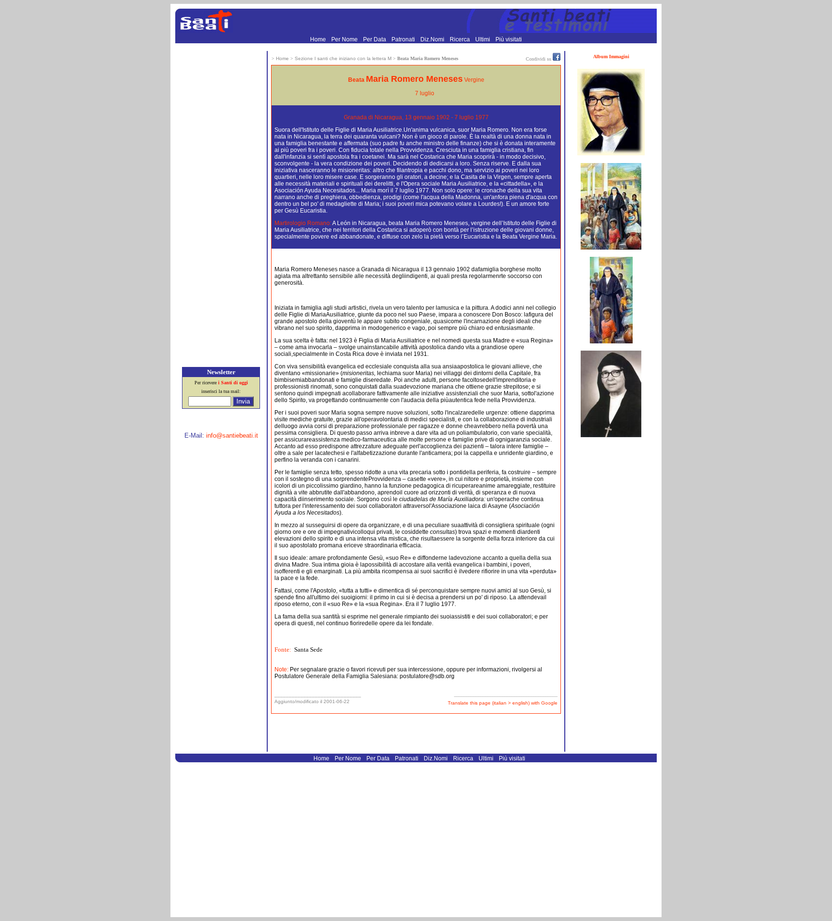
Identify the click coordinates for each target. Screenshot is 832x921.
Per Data (375, 39)
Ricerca (460, 39)
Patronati (403, 39)
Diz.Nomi (433, 39)
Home (318, 39)
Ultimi (483, 39)
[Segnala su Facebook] (556, 58)
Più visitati (508, 39)
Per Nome (345, 39)
